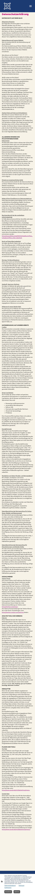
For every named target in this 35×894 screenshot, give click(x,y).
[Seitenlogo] (7, 6)
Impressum (21, 885)
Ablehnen (16, 891)
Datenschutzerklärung (10, 885)
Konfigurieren (7, 887)
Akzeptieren (8, 891)
